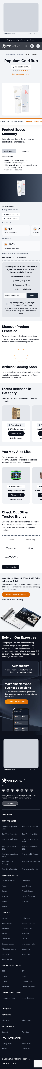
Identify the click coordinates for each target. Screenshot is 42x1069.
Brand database (28, 998)
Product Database (17, 54)
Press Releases (27, 891)
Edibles (4, 934)
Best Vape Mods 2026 (30, 826)
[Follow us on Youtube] (3, 790)
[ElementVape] (11, 548)
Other (24, 976)
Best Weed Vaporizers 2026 (10, 855)
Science (4, 891)
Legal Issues (26, 886)
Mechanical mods (28, 944)
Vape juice (5, 928)
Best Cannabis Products (30, 854)
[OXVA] (11, 556)
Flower (24, 939)
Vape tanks (26, 949)
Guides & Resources (11, 965)
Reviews (6, 913)
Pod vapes (26, 918)
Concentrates (27, 928)
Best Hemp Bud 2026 (9, 869)
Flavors (4, 886)
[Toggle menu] (38, 46)
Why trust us (26, 1020)
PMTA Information (28, 896)
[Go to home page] (11, 46)
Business (25, 901)
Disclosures (26, 1049)
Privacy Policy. (27, 305)
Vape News (26, 881)
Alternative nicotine (9, 949)
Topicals (5, 918)
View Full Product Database (12, 257)
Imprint (4, 1049)
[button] (26, 46)
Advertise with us (32, 34)
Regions (5, 896)
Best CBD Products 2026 (31, 862)
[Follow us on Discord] (17, 790)
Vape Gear (5, 986)
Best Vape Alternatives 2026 (30, 840)
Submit (32, 295)
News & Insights (10, 875)
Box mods (25, 934)
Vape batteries (7, 923)
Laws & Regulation (8, 881)
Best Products (9, 821)
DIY (23, 971)
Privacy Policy (7, 1044)
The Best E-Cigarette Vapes (9, 828)
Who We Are (6, 1020)
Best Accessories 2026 (30, 869)
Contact (5, 1032)
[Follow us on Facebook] (12, 790)
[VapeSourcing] (30, 540)
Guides (4, 981)
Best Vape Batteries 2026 (9, 848)
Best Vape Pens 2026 (9, 834)
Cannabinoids (27, 981)
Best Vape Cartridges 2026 (29, 848)
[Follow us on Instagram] (8, 790)
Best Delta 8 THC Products (8, 863)
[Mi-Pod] (30, 548)
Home (7, 54)
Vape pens (26, 954)
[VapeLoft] (11, 540)
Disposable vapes (8, 944)
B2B (3, 971)
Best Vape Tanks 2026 (10, 839)
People (4, 901)
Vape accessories (28, 923)
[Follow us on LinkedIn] (26, 790)
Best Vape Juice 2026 (30, 834)
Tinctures (5, 954)
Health (4, 906)
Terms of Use (26, 1044)
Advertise (25, 1032)
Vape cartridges (7, 959)
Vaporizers (6, 939)
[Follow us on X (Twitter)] (22, 790)
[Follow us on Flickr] (31, 790)
